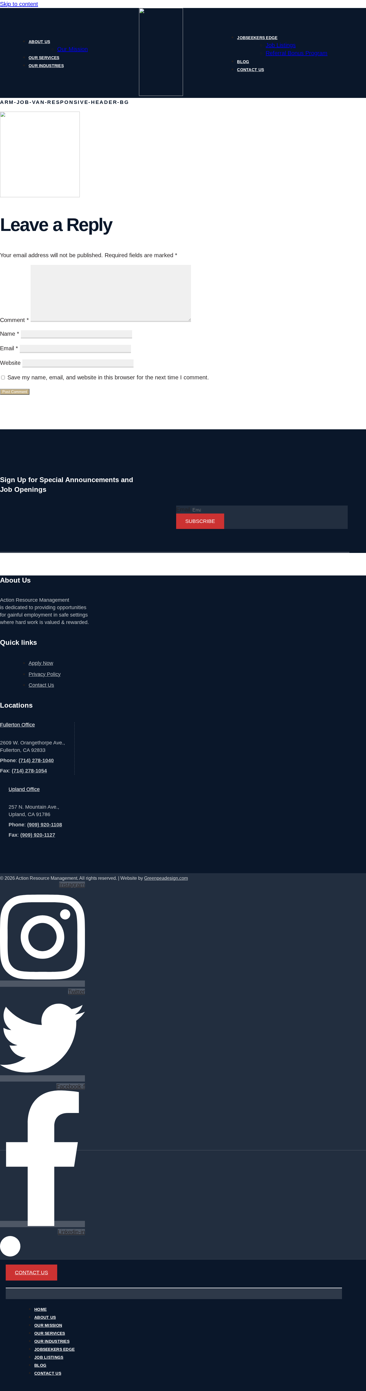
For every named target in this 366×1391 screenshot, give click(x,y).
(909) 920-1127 (37, 835)
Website (10, 363)
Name (9, 334)
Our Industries (46, 65)
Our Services (44, 57)
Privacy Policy (45, 674)
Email (9, 348)
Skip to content (19, 4)
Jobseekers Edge (257, 37)
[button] (11, 1293)
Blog (243, 61)
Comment (14, 320)
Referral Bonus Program (296, 53)
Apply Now (41, 663)
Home (40, 1309)
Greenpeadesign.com (166, 878)
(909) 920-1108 (44, 825)
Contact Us (250, 69)
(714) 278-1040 (36, 760)
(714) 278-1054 (29, 771)
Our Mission (72, 49)
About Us (39, 41)
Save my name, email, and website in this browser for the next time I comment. (108, 377)
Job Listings (281, 45)
